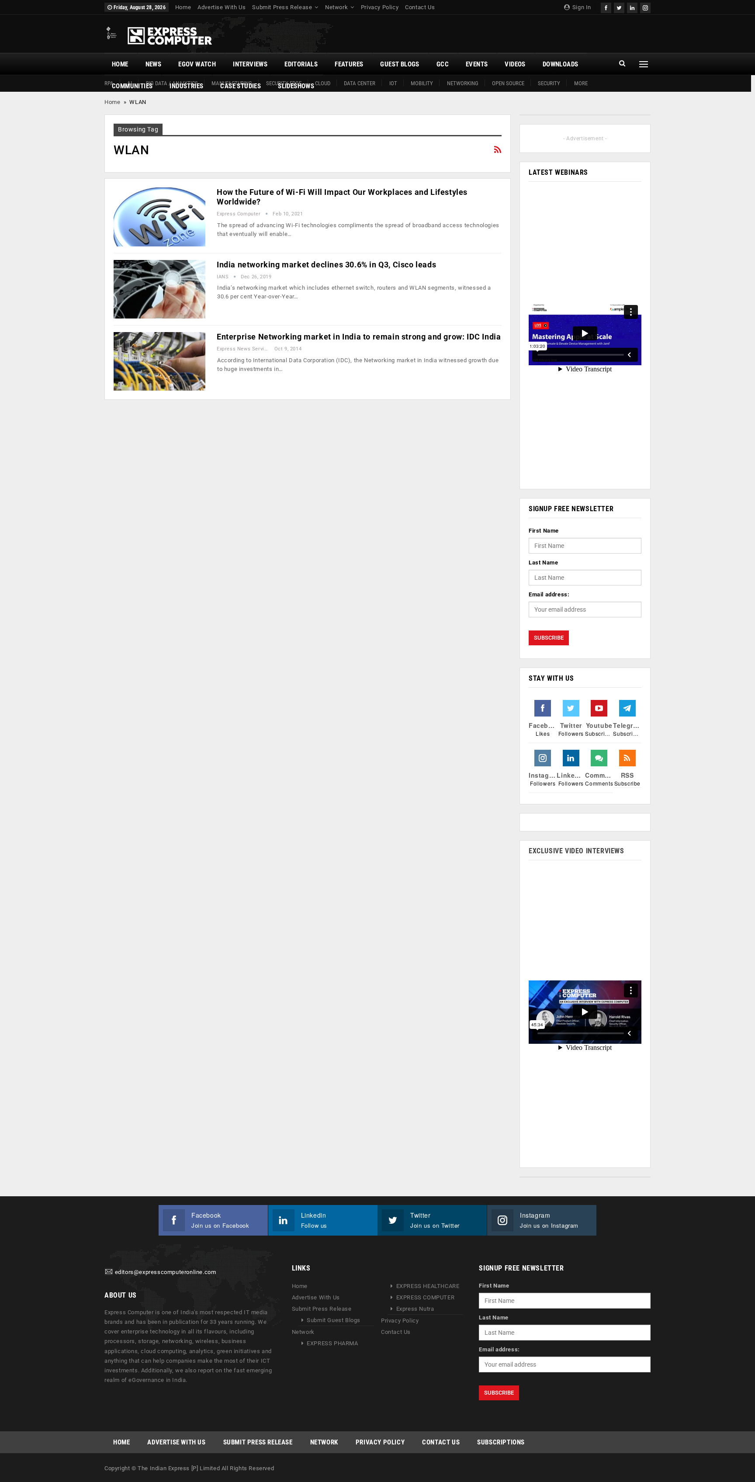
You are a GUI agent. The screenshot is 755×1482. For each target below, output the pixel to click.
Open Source (508, 83)
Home (183, 7)
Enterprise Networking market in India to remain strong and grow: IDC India (359, 336)
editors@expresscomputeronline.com (165, 1272)
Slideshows (296, 86)
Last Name (543, 562)
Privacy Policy (379, 7)
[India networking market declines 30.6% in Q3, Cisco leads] (159, 289)
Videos (515, 64)
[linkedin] (632, 7)
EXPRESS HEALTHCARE (428, 1286)
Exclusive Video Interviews (576, 851)
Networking (462, 83)
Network (336, 7)
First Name (544, 530)
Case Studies (240, 86)
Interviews (250, 64)
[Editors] (108, 1272)
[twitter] (619, 7)
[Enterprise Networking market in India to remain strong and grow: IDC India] (159, 361)
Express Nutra (415, 1308)
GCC (442, 64)
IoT (393, 83)
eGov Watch (197, 64)
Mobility (422, 83)
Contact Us (420, 7)
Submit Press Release (282, 7)
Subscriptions (501, 1442)
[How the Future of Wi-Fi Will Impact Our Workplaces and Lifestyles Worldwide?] (159, 216)
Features (349, 64)
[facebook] (606, 7)
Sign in (581, 7)
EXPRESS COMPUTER (425, 1297)
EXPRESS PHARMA (332, 1343)
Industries (186, 86)
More (581, 83)
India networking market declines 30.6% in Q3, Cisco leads (326, 264)
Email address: (549, 594)
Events (477, 64)
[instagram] (645, 7)
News (153, 64)
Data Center (359, 83)
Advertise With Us (221, 7)
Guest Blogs (399, 64)
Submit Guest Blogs (333, 1320)
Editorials (301, 64)
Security (549, 83)
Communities (132, 86)
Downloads (560, 64)
